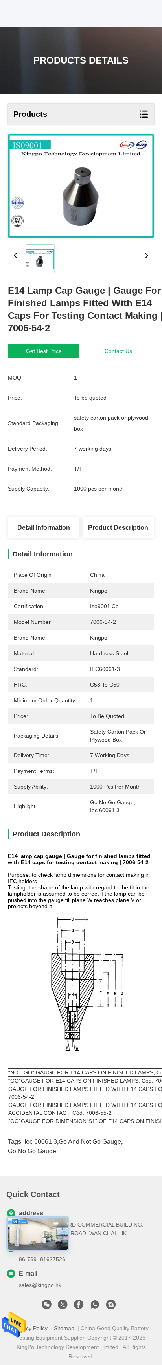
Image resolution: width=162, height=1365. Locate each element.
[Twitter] (62, 1306)
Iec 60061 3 (40, 1141)
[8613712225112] (94, 1306)
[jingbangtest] (110, 1306)
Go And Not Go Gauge (90, 1141)
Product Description (118, 527)
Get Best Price (44, 351)
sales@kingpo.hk (40, 1285)
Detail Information (43, 527)
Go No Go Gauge (32, 1151)
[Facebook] (78, 1306)
